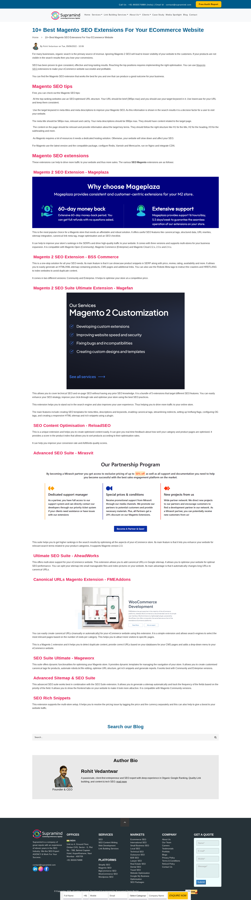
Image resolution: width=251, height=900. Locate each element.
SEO (100, 839)
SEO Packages (137, 882)
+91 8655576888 (74, 860)
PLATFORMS (107, 859)
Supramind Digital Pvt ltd (127, 891)
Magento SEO (104, 868)
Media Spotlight (174, 15)
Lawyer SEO (136, 861)
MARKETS (137, 834)
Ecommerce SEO (138, 839)
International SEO (138, 842)
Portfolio (166, 851)
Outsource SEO (137, 854)
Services (96, 15)
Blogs (164, 854)
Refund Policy (168, 864)
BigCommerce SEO (107, 871)
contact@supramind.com (178, 4)
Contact (193, 15)
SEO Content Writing (108, 842)
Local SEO (135, 848)
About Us (134, 15)
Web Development (106, 845)
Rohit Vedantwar (50, 46)
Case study (158, 15)
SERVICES (105, 834)
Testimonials (167, 848)
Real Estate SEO (138, 864)
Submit (201, 882)
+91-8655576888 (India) (140, 4)
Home (87, 15)
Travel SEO (135, 870)
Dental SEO (135, 867)
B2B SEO (134, 858)
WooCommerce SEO (108, 874)
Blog (185, 15)
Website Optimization (140, 873)
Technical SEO (137, 851)
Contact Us (167, 867)
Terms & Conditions (171, 861)
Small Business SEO (139, 845)
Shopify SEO (104, 865)
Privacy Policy (168, 858)
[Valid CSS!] (191, 892)
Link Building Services (115, 15)
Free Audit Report (208, 4)
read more (121, 781)
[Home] (65, 15)
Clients (145, 15)
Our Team (166, 842)
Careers (166, 845)
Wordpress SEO (105, 877)
